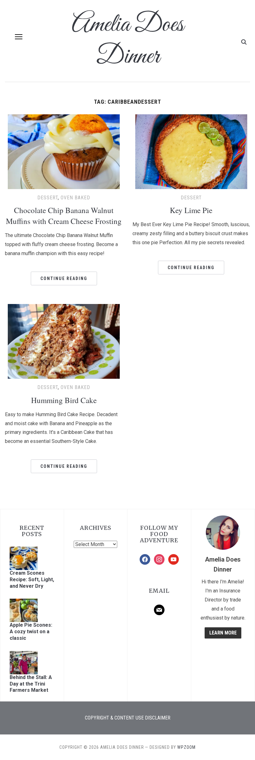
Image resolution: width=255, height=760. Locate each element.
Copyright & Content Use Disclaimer (127, 718)
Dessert (47, 198)
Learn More (223, 633)
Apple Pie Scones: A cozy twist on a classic (31, 631)
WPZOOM (186, 747)
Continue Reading (63, 278)
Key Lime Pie (191, 210)
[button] (18, 36)
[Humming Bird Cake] (64, 308)
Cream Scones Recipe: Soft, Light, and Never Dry (32, 579)
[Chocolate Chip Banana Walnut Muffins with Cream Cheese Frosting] (64, 118)
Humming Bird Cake (64, 400)
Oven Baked (75, 198)
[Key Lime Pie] (191, 118)
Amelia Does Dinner (127, 40)
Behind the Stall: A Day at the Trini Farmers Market (31, 683)
